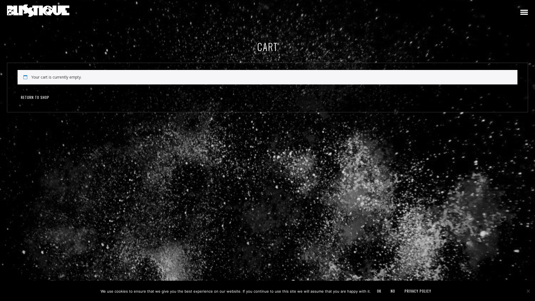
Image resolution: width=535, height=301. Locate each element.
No (393, 291)
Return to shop (35, 97)
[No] (528, 291)
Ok (379, 291)
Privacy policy (418, 291)
